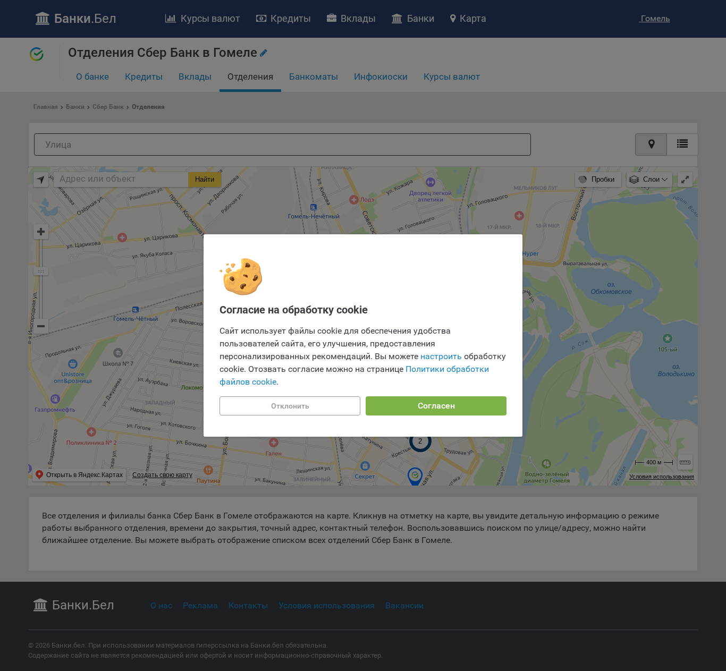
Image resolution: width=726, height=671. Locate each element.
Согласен (436, 406)
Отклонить (290, 406)
